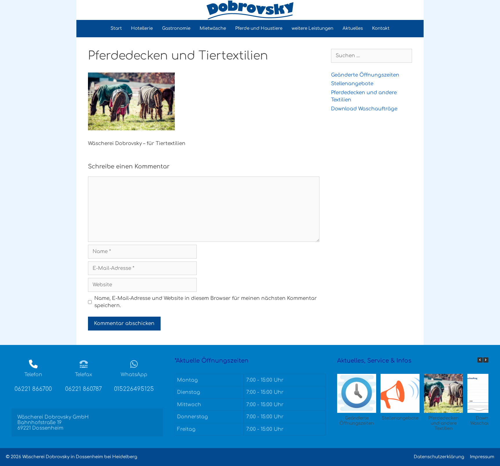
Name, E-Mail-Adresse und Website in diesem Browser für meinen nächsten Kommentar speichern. (205, 302)
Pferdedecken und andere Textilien (443, 423)
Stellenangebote (352, 83)
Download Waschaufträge (364, 109)
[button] (485, 360)
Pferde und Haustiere (258, 28)
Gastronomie (176, 28)
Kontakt (380, 28)
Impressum (482, 456)
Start (116, 28)
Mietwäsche (213, 28)
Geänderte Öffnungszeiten (365, 75)
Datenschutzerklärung (439, 456)
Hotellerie (142, 28)
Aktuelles (353, 28)
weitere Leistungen (312, 28)
